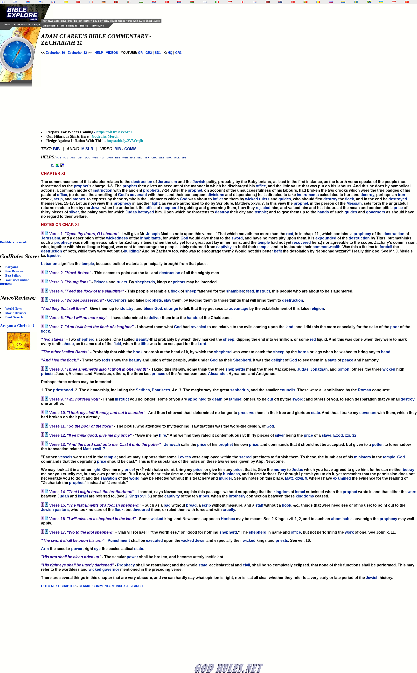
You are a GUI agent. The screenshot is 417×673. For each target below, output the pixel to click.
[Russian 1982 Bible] (331, 2)
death (217, 399)
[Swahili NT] (369, 2)
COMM (130, 149)
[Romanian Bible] (318, 2)
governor (110, 569)
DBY (80, 157)
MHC (169, 157)
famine (235, 399)
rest (289, 234)
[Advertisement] (19, 159)
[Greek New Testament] (15, 2)
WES (161, 157)
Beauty (142, 339)
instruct (263, 291)
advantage (238, 308)
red (313, 339)
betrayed (146, 212)
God (122, 195)
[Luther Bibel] (103, 2)
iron (401, 195)
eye (97, 549)
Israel (300, 492)
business (231, 474)
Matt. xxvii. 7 (94, 449)
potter (377, 444)
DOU (87, 157)
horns (303, 352)
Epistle (53, 255)
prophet (81, 186)
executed (154, 540)
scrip (58, 199)
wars (412, 492)
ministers (362, 457)
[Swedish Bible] (356, 2)
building (131, 251)
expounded (325, 238)
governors (375, 212)
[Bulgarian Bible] (141, 2)
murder (225, 478)
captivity (223, 247)
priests (179, 282)
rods (106, 360)
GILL (177, 157)
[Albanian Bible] (116, 2)
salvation (108, 478)
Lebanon (49, 264)
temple (261, 212)
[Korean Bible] (255, 2)
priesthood (63, 390)
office (261, 186)
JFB (184, 157)
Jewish (199, 182)
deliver (155, 318)
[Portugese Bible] (305, 2)
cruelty (229, 510)
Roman (364, 390)
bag (167, 505)
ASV (73, 157)
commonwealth (327, 247)
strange (171, 308)
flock (349, 199)
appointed (197, 399)
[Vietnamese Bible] (407, 2)
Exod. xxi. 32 (344, 435)
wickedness (117, 238)
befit (278, 251)
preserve (246, 413)
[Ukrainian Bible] (381, 2)
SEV (139, 157)
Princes (101, 282)
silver (74, 212)
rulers (264, 199)
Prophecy (126, 565)
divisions (216, 195)
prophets (151, 190)
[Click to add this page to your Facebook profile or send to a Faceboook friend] (53, 165)
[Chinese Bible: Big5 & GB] (78, 2)
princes (158, 374)
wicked (251, 199)
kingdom (281, 492)
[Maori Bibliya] (280, 2)
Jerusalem (167, 182)
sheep (190, 291)
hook (138, 352)
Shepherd (242, 360)
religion (317, 308)
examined (342, 478)
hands (323, 212)
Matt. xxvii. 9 (296, 478)
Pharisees (161, 390)
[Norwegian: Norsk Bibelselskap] (293, 2)
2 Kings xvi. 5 (137, 496)
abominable (342, 519)
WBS (95, 157)
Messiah (354, 203)
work (349, 532)
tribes (204, 496)
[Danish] (167, 2)
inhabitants (150, 238)
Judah (63, 496)
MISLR (87, 149)
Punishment (119, 540)
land (289, 327)
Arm (45, 549)
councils (287, 390)
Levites (184, 457)
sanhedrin (239, 390)
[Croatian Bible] (154, 2)
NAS (132, 157)
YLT (102, 157)
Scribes (143, 390)
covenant (138, 195)
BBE (117, 157)
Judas (131, 212)
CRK (154, 157)
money (280, 470)
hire (162, 435)
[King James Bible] (53, 2)
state (332, 360)
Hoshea (228, 519)
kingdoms (305, 496)
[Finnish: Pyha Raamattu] (205, 2)
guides (284, 199)
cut (270, 399)
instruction (102, 190)
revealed (198, 327)
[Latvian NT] (268, 2)
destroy (367, 195)
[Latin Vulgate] (28, 2)
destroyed (398, 199)
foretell (386, 247)
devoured (141, 510)
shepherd (170, 208)
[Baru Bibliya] (230, 2)
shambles (235, 291)
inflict (218, 199)
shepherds (145, 282)
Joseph (153, 234)
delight (277, 360)
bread (191, 505)
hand (385, 352)
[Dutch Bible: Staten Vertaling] (179, 2)
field (117, 344)
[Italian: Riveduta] (217, 2)
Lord (202, 344)
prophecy (122, 203)
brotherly (237, 496)
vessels (65, 457)
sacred (245, 457)
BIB (56, 149)
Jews (95, 208)
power (77, 549)
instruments (308, 195)
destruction (141, 182)
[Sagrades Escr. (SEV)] (66, 2)
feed (250, 291)
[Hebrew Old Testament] (3, 2)
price (398, 208)
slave (326, 435)
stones (79, 199)
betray (408, 470)
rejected (263, 208)
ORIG (110, 157)
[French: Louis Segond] (91, 2)
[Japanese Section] (242, 2)
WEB (125, 157)
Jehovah (172, 444)
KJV (65, 157)
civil (246, 565)
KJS (58, 157)
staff (259, 505)
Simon (343, 369)
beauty (135, 360)
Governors (117, 300)
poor (394, 327)
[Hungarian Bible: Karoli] (192, 2)
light (156, 203)
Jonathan (319, 369)
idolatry (126, 308)
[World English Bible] (40, 2)
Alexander (217, 374)
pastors (62, 510)
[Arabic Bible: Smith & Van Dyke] (129, 2)
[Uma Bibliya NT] (394, 2)
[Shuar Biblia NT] (343, 2)
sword (237, 238)
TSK (147, 157)
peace (347, 360)
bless (148, 308)
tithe (145, 344)
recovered (301, 242)
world (134, 478)
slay (167, 300)
